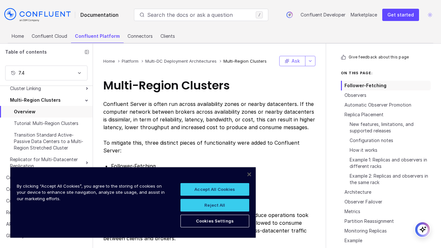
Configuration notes (371, 140)
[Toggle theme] (430, 15)
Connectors (140, 36)
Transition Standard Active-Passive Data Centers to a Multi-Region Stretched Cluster (48, 141)
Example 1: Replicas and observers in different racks (388, 163)
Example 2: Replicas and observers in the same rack (389, 179)
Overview (25, 111)
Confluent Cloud (49, 36)
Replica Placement (364, 114)
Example (353, 240)
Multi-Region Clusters (35, 100)
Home (18, 36)
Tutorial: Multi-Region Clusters (46, 123)
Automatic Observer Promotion (377, 105)
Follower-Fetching (365, 85)
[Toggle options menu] (310, 61)
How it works (363, 150)
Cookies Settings (215, 220)
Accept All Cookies (214, 189)
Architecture (357, 192)
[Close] (249, 174)
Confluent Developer (323, 14)
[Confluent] (37, 15)
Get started (400, 14)
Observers (355, 95)
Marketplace (364, 14)
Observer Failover (363, 201)
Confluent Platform (97, 36)
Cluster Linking (25, 88)
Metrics (352, 211)
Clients (167, 36)
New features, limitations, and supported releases (382, 127)
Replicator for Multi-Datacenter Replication (44, 163)
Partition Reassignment (369, 221)
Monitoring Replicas (365, 230)
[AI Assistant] (289, 15)
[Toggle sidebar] (86, 52)
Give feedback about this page (379, 57)
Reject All (214, 205)
